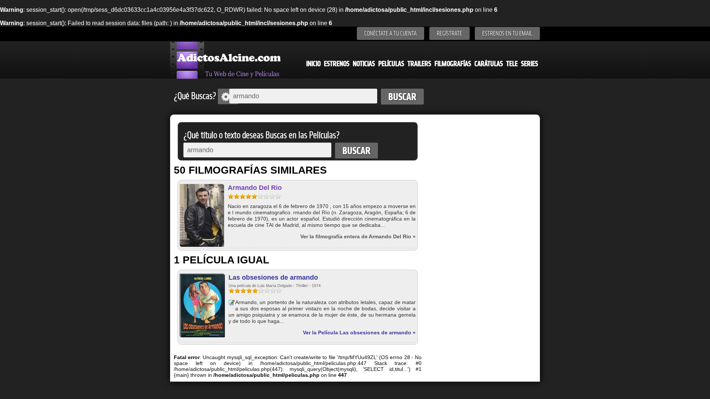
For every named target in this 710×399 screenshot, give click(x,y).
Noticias (364, 63)
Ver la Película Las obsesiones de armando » (359, 332)
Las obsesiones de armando (273, 277)
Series (529, 63)
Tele (512, 63)
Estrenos (336, 63)
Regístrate (449, 33)
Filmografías (453, 63)
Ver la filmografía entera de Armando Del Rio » (358, 236)
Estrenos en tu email (507, 33)
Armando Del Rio (255, 187)
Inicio (313, 63)
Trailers (419, 63)
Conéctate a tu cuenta (390, 33)
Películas (391, 63)
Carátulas (488, 63)
